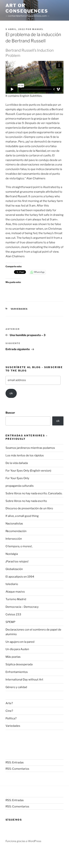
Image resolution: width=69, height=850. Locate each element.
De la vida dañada (17, 463)
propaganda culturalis (20, 485)
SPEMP (10, 622)
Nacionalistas (14, 523)
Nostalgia (12, 554)
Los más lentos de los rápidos (25, 455)
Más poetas (13, 656)
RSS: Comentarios (17, 768)
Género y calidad (16, 687)
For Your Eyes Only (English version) (28, 470)
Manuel (38, 29)
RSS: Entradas (15, 762)
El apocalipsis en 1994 (20, 576)
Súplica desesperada (19, 664)
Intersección (14, 538)
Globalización (14, 569)
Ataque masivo (15, 591)
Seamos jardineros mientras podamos (30, 448)
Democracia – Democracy (22, 606)
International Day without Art (24, 679)
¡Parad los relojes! (17, 561)
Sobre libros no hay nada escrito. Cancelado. (34, 493)
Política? (11, 718)
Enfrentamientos (17, 672)
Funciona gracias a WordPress (23, 841)
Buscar (10, 412)
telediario (12, 584)
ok (11, 393)
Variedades (19, 309)
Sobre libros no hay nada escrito (26, 501)
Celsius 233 (13, 614)
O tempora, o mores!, (19, 546)
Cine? (9, 710)
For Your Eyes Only (17, 478)
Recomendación (16, 531)
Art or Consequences (27, 8)
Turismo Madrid (16, 599)
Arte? (9, 703)
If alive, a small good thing (22, 516)
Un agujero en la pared (20, 641)
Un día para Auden (17, 649)
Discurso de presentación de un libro (29, 508)
